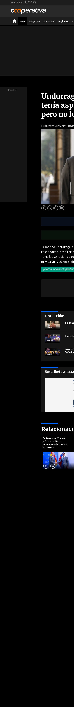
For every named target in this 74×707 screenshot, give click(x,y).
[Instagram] (34, 2)
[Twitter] (30, 2)
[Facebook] (25, 2)
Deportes (49, 21)
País (22, 21)
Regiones (63, 21)
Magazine (34, 21)
